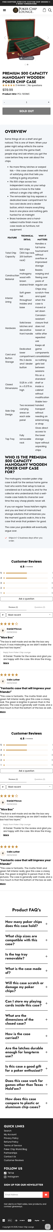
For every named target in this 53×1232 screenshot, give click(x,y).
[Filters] (3, 615)
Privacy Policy (11, 1138)
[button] (9, 85)
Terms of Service (13, 1145)
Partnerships (10, 1152)
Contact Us (10, 1156)
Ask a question (26, 598)
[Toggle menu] (4, 10)
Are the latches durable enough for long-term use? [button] (24, 1052)
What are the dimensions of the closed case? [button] (19, 1019)
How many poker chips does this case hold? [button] (23, 923)
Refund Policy (11, 1141)
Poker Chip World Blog (15, 1149)
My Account (10, 1134)
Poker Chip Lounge (26, 1227)
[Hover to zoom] (26, 38)
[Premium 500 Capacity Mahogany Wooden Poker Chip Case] (25, 64)
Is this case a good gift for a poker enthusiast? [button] (24, 1068)
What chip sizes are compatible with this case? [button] (21, 940)
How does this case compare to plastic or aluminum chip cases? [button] (22, 1102)
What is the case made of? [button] (23, 970)
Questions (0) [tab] (40, 607)
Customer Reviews (14, 1160)
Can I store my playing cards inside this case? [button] (23, 1003)
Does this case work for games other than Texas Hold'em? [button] (24, 1084)
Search (7, 1130)
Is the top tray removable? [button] (16, 956)
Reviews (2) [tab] (13, 607)
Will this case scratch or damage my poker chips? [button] (24, 986)
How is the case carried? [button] (17, 1035)
